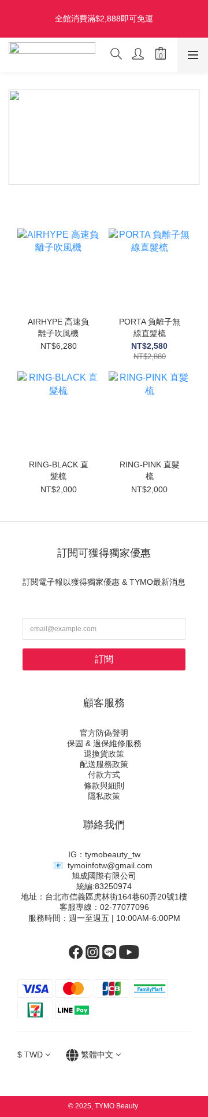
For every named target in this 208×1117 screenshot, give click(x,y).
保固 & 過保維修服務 (104, 743)
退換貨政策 (104, 753)
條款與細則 (104, 785)
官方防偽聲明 (104, 733)
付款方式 (104, 774)
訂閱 (104, 659)
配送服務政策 (104, 764)
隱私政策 (104, 796)
